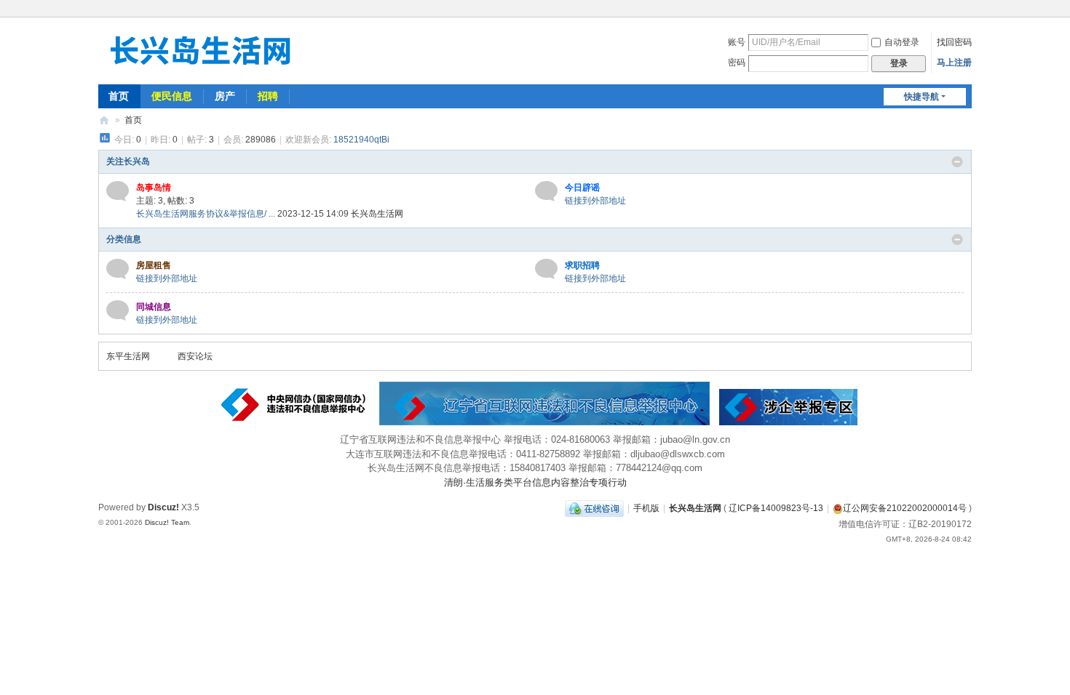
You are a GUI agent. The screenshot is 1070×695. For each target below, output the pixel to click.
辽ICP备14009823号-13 (776, 508)
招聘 (268, 96)
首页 (118, 96)
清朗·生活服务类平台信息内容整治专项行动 (535, 482)
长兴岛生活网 (104, 120)
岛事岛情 (153, 187)
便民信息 (171, 96)
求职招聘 (582, 265)
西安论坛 (195, 356)
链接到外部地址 (595, 201)
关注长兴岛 (128, 161)
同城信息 (153, 307)
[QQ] (594, 508)
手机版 (646, 508)
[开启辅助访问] (968, 10)
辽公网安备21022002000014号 (905, 508)
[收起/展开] (957, 162)
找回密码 (954, 42)
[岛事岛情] (117, 191)
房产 (225, 96)
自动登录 (901, 42)
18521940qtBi (361, 139)
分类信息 (123, 239)
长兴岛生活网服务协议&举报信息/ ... (205, 214)
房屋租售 (153, 265)
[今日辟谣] (546, 191)
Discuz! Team (167, 522)
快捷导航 (921, 97)
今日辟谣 (582, 187)
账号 (736, 42)
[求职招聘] (546, 269)
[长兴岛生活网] (200, 49)
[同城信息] (117, 310)
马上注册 (954, 62)
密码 (736, 62)
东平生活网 (128, 356)
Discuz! (163, 507)
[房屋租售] (117, 269)
